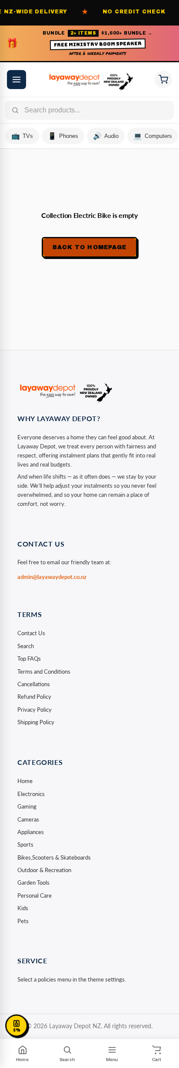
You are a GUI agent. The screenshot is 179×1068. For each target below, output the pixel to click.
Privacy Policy (34, 709)
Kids (22, 908)
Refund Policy (34, 696)
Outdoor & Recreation (44, 870)
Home (25, 780)
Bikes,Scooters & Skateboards (54, 857)
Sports (25, 844)
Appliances (30, 831)
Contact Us (31, 633)
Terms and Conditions (43, 671)
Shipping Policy (35, 722)
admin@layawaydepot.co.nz (51, 576)
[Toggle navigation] (16, 79)
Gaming (26, 806)
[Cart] (163, 79)
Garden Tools (33, 882)
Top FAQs (29, 658)
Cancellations (33, 684)
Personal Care (34, 895)
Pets (23, 921)
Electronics (31, 793)
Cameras (28, 819)
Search (25, 646)
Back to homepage (89, 247)
